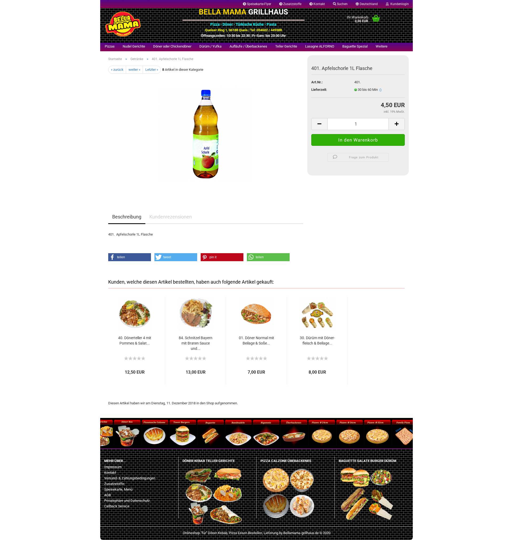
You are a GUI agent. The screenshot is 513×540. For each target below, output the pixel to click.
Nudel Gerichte (134, 46)
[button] (129, 257)
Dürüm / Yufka (210, 46)
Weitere (381, 46)
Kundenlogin (399, 4)
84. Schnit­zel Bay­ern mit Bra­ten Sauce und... (195, 343)
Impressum (113, 467)
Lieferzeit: (319, 90)
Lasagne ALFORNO (319, 46)
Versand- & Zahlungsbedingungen (129, 478)
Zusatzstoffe (291, 4)
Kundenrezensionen (170, 217)
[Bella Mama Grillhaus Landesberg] (139, 24)
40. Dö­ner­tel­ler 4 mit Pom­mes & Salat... (134, 340)
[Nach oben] (15, 532)
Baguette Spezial (355, 46)
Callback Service (116, 506)
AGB (107, 495)
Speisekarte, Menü (118, 489)
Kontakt (319, 4)
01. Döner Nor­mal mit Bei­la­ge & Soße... (256, 340)
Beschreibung (126, 217)
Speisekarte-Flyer (258, 4)
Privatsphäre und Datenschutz (127, 501)
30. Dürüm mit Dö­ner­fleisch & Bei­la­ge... (317, 340)
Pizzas (110, 46)
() (380, 90)
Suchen (342, 4)
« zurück (117, 70)
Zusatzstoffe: (114, 484)
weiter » (134, 70)
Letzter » (151, 70)
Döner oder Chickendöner (172, 46)
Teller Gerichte (286, 46)
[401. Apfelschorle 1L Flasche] (205, 134)
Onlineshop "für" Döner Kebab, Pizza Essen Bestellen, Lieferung (230, 533)
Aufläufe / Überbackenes (248, 46)
